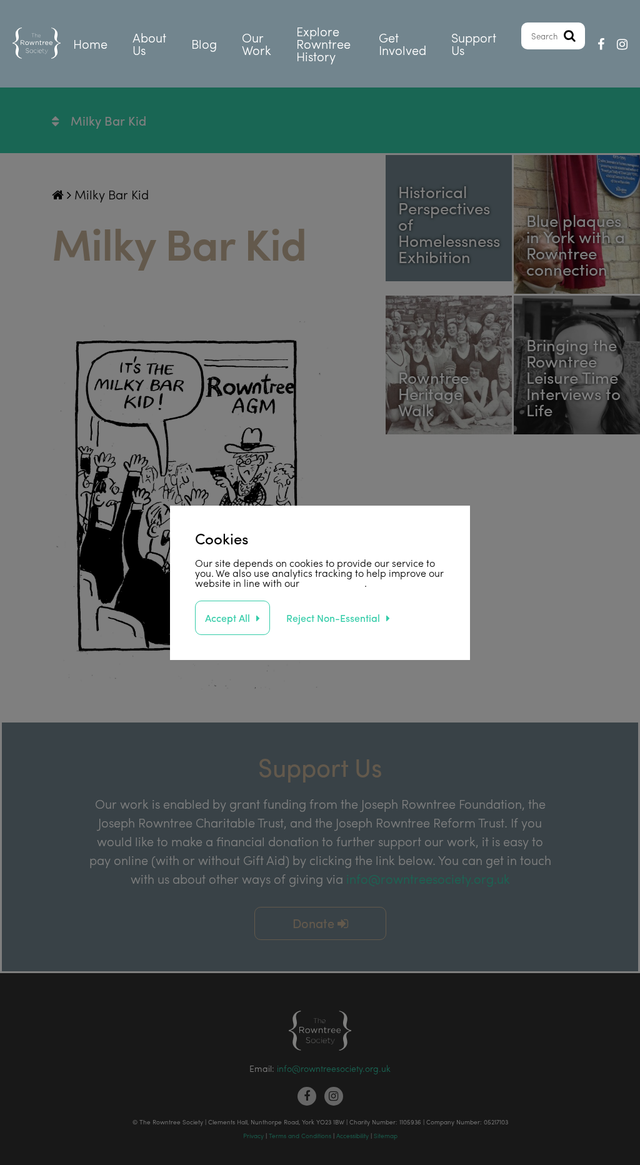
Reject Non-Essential (333, 618)
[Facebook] (601, 44)
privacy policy (333, 583)
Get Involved (402, 43)
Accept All (227, 618)
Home (90, 43)
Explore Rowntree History (323, 43)
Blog (204, 43)
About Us (149, 43)
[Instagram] (622, 44)
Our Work (256, 43)
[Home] (36, 44)
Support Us (473, 43)
